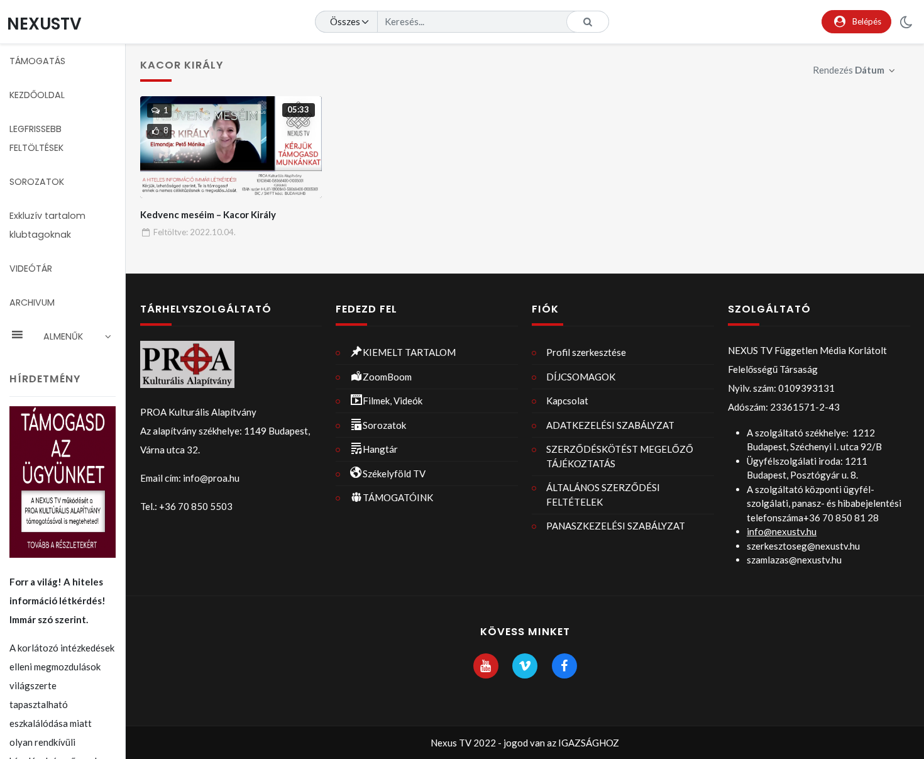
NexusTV (44, 23)
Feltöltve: (194, 232)
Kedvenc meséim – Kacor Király (208, 214)
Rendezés (848, 69)
